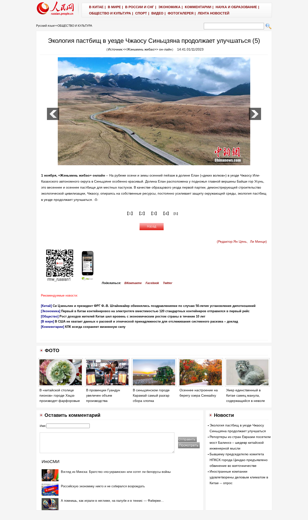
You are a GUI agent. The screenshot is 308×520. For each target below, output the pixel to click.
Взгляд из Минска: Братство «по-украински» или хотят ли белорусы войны (116, 472)
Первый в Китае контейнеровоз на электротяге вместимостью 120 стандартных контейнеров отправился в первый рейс (155, 311)
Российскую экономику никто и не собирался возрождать (103, 486)
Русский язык (45, 25)
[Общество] (49, 316)
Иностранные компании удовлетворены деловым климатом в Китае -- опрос (239, 477)
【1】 (130, 213)
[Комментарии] (52, 327)
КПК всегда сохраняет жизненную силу (95, 327)
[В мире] (47, 321)
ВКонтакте (133, 283)
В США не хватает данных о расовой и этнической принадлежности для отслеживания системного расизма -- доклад (146, 321)
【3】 (154, 213)
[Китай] (46, 306)
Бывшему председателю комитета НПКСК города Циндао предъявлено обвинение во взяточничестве (239, 460)
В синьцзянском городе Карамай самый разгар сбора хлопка (151, 395)
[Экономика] (50, 311)
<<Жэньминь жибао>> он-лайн (147, 49)
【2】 (142, 213)
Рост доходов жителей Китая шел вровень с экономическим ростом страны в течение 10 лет (132, 316)
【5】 (176, 214)
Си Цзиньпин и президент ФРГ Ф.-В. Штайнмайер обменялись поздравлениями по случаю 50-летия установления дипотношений (154, 306)
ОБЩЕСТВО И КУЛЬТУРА (75, 25)
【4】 (166, 213)
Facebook (152, 283)
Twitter (167, 283)
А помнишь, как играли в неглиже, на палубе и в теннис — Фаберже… (112, 500)
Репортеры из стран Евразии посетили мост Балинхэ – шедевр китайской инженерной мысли (240, 442)
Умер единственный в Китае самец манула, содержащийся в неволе (245, 395)
